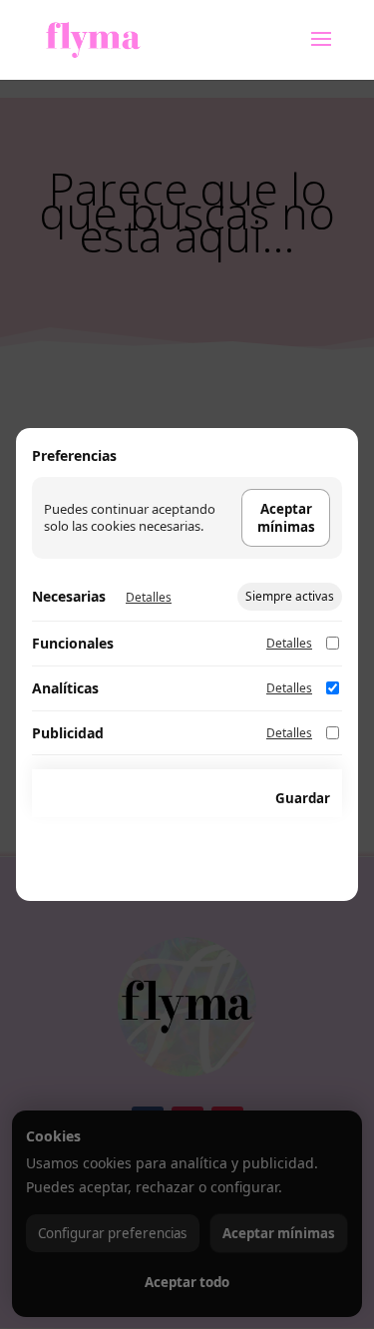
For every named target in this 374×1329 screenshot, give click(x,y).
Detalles (149, 597)
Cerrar (222, 798)
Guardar (302, 798)
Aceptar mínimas (286, 518)
